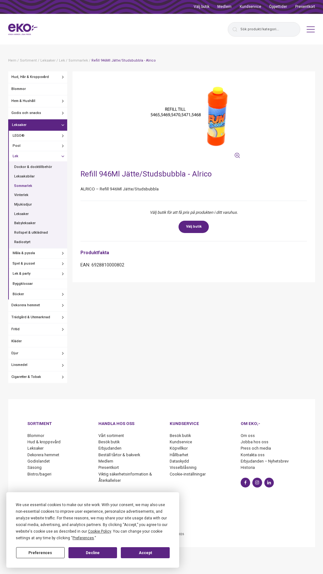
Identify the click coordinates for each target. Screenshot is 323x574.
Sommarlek (23, 186)
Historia (248, 467)
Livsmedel (19, 365)
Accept (145, 553)
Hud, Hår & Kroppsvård (30, 77)
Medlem (224, 6)
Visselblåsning (183, 467)
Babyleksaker (25, 223)
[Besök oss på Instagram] (257, 482)
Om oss (248, 435)
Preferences (40, 553)
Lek (15, 156)
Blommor (18, 89)
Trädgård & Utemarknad (30, 317)
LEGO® (19, 136)
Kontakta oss (253, 454)
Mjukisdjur (23, 204)
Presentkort (305, 6)
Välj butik (201, 6)
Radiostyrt (22, 242)
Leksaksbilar (24, 176)
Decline (93, 553)
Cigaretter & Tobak (26, 377)
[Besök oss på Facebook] (245, 482)
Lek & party (21, 274)
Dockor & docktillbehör (33, 167)
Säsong (34, 467)
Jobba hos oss (254, 441)
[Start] (23, 29)
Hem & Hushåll (23, 101)
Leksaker (19, 125)
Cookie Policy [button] (99, 531)
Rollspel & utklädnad (31, 232)
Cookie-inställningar (188, 474)
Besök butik (109, 441)
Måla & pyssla (24, 253)
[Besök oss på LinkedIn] (269, 482)
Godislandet (38, 461)
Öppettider (278, 6)
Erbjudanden (109, 448)
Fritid (15, 329)
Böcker (18, 294)
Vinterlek (21, 195)
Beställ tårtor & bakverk (119, 454)
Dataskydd (179, 461)
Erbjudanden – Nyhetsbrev (265, 461)
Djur (14, 353)
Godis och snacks (26, 113)
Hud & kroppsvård (44, 441)
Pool (17, 146)
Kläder (16, 341)
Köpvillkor (179, 448)
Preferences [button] (83, 538)
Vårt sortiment (111, 435)
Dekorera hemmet (25, 305)
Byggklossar (23, 284)
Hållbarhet (179, 454)
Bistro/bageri (39, 474)
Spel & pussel (24, 263)
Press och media (256, 448)
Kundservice (250, 6)
